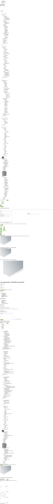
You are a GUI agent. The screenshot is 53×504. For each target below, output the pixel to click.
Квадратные (6, 160)
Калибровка (4, 56)
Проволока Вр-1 (7, 449)
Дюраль (4, 139)
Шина (5, 148)
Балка (4, 59)
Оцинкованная (6, 34)
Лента (5, 132)
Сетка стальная (5, 193)
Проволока (4, 448)
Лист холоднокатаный (6, 347)
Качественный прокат (4, 295)
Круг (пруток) (6, 407)
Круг (5, 65)
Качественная (6, 182)
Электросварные (5, 159)
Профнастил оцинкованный (8, 341)
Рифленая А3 (6, 353)
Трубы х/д (4, 168)
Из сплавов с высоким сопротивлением (7, 185)
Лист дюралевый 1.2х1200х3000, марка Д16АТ (6, 247)
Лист (5, 130)
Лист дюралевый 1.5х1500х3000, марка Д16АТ (6, 259)
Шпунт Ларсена (5, 77)
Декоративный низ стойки (8, 394)
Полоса (4, 68)
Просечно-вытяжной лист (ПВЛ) (5, 41)
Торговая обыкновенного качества (7, 181)
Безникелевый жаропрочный (8, 383)
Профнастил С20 (7, 340)
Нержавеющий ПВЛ (7, 338)
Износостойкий (6, 17)
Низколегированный (7, 53)
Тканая (5, 459)
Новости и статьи (4, 302)
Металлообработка (4, 300)
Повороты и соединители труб (8, 391)
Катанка (6, 354)
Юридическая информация (5, 303)
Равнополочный (7, 74)
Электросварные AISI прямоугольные (10, 387)
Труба (5, 67)
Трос (3, 197)
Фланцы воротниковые (7, 381)
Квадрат (6, 58)
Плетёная (6, 196)
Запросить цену (2, 290)
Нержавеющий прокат (4, 296)
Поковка (4, 124)
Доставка (3, 301)
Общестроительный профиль (8, 413)
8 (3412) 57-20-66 (2, 306)
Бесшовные (6, 91)
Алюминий (4, 128)
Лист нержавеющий (5, 336)
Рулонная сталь (5, 343)
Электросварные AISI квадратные (10, 386)
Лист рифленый (5, 38)
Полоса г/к (6, 368)
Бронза (4, 154)
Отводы (6, 82)
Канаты (4, 462)
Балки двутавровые (7, 362)
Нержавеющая (6, 179)
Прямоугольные (7, 165)
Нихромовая (6, 452)
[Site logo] (1, 230)
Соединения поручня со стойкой (6, 103)
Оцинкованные (5, 166)
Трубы (4, 90)
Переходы (6, 83)
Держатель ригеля (7, 393)
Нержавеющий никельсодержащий (9, 371)
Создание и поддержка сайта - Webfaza (5, 321)
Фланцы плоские (7, 380)
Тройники (6, 379)
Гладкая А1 (6, 352)
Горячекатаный (6, 52)
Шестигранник (5, 114)
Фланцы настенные (7, 388)
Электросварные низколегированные (7, 435)
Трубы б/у (4, 169)
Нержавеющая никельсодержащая (9, 369)
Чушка (5, 411)
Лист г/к (6, 16)
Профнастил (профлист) (6, 339)
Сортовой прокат (4, 293)
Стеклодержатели (7, 101)
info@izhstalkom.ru (7, 307)
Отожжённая (6, 453)
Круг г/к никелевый (7, 402)
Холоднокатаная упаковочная (8, 455)
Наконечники (6, 108)
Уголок (4, 71)
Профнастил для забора (7, 342)
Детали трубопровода (6, 377)
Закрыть (1, 322)
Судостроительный (7, 19)
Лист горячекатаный (5, 331)
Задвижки (4, 115)
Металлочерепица (7, 32)
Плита (5, 133)
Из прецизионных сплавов (6, 191)
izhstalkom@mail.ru (2, 4)
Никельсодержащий (7, 22)
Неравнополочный (7, 370)
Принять (1, 465)
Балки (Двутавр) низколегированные (9, 363)
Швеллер (6, 135)
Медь (3, 419)
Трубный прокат (4, 294)
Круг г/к (6, 120)
